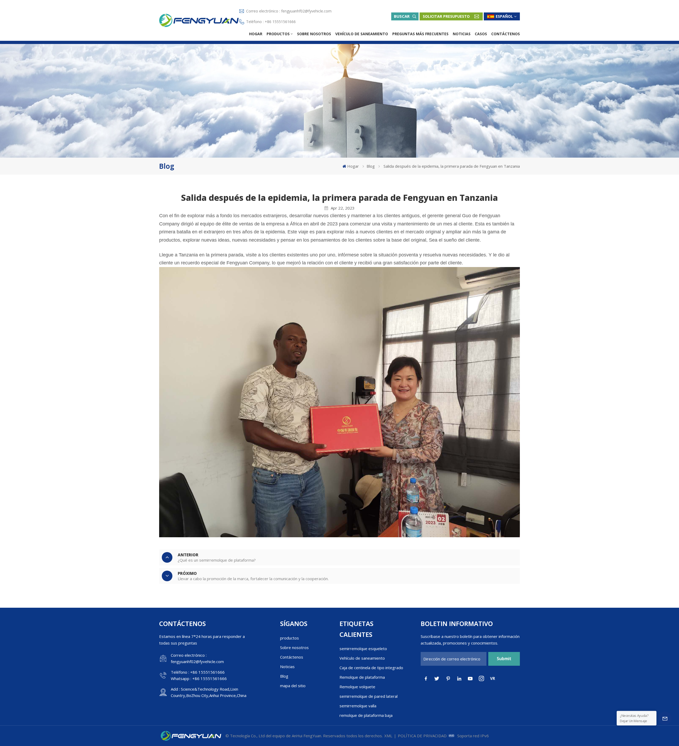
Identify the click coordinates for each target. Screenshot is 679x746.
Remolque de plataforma (362, 677)
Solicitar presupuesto (446, 16)
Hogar (255, 33)
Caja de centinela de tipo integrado (371, 667)
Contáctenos (505, 33)
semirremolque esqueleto (363, 648)
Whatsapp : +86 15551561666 (199, 678)
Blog (371, 166)
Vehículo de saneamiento (361, 33)
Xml (388, 735)
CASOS (481, 33)
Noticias (462, 33)
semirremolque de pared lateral (369, 696)
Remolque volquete (357, 686)
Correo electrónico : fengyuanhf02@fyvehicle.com (289, 11)
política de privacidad (422, 735)
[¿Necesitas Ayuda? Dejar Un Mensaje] (665, 718)
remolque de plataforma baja (366, 715)
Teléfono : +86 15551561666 (271, 21)
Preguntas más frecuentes (420, 33)
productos (278, 33)
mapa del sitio (293, 685)
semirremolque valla (358, 705)
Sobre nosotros (314, 33)
